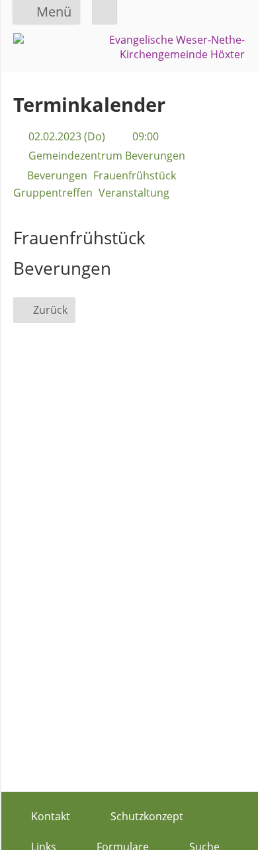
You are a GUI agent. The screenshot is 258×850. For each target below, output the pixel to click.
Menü (53, 12)
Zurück (50, 310)
